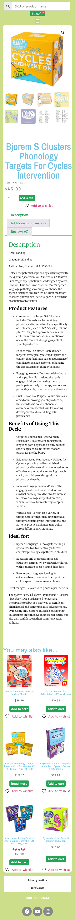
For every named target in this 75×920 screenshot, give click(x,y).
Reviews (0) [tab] (19, 231)
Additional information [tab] (28, 223)
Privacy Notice (37, 880)
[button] (37, 21)
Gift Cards (37, 887)
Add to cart (26, 198)
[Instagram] (48, 911)
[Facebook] (27, 911)
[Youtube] (37, 911)
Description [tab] (19, 215)
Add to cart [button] (19, 709)
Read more (19, 783)
